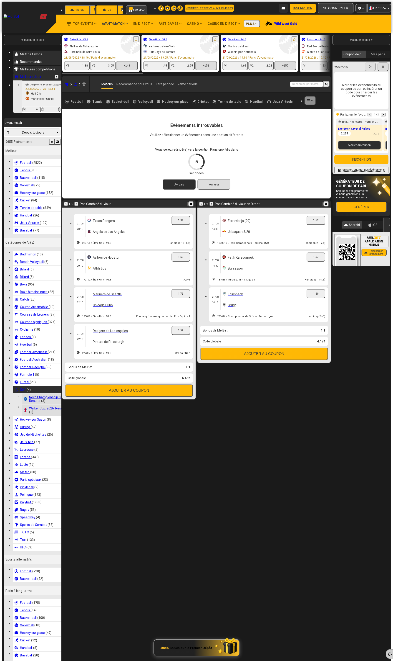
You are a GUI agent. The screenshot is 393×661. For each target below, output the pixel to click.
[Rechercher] (326, 84)
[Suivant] (76, 204)
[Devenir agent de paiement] (283, 8)
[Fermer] (386, 225)
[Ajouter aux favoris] (136, 39)
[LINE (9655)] (67, 84)
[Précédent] (56, 77)
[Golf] (75, 84)
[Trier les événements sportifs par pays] (57, 142)
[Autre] (310, 100)
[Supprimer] (191, 204)
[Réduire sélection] (52, 142)
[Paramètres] (361, 8)
